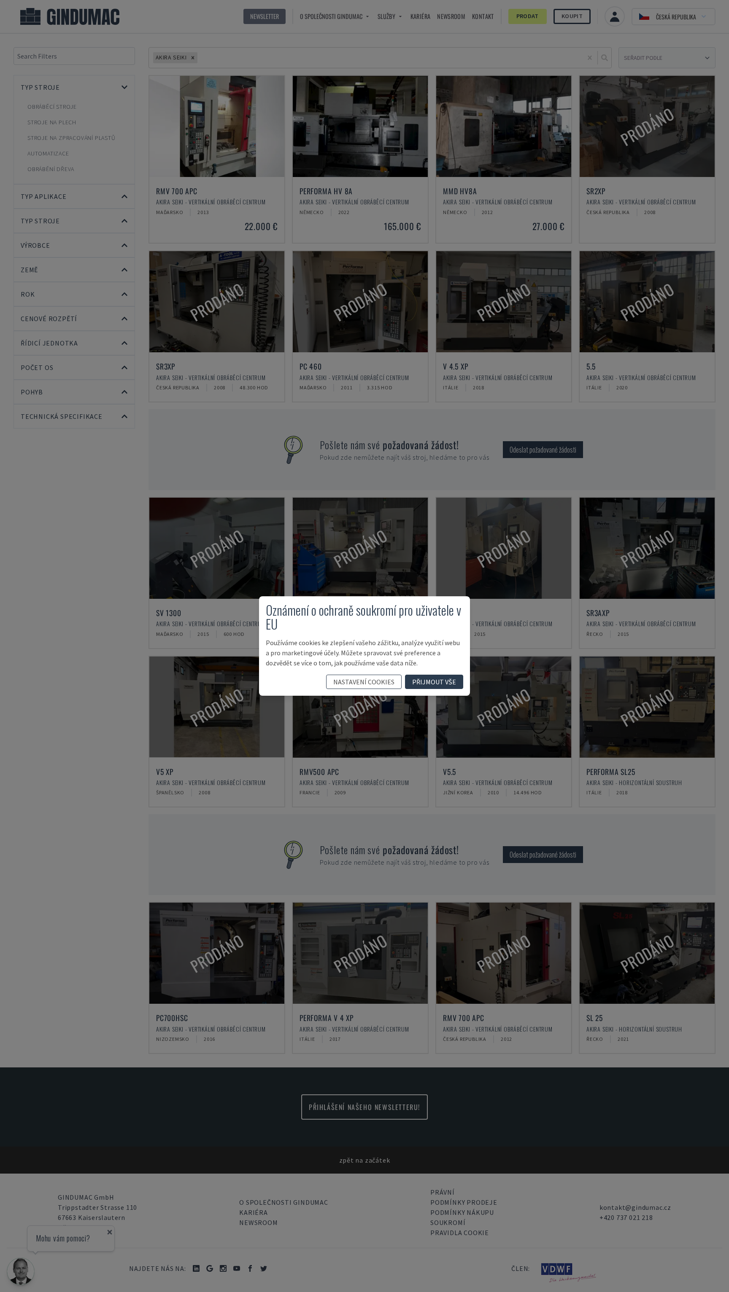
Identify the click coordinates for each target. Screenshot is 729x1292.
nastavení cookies (363, 682)
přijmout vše (434, 682)
